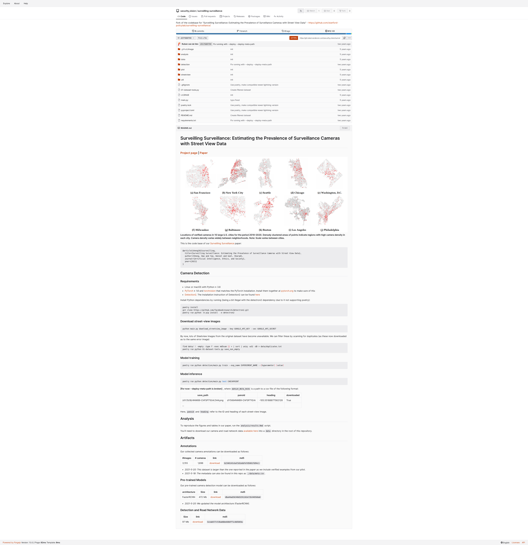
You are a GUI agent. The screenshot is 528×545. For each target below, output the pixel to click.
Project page (188, 153)
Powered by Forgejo (12, 542)
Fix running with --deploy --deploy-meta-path (234, 44)
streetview (185, 74)
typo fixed (235, 100)
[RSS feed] (301, 11)
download (215, 463)
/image (187, 49)
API (523, 542)
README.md (186, 115)
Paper (204, 153)
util (182, 80)
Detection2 (190, 294)
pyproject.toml (187, 110)
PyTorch (189, 290)
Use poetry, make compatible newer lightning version (254, 85)
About (17, 3)
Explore (6, 3)
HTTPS (294, 38)
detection (185, 64)
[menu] (349, 38)
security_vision (188, 10)
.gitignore (185, 85)
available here (251, 431)
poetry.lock (186, 105)
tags (287, 31)
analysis (184, 54)
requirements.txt (188, 120)
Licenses (516, 542)
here (257, 294)
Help (26, 3)
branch (243, 31)
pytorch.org (287, 290)
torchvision (210, 290)
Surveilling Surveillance (222, 243)
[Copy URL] (344, 38)
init (231, 49)
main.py (184, 100)
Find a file (202, 38)
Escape (344, 128)
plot (183, 69)
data (183, 59)
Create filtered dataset (240, 90)
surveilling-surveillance (210, 10)
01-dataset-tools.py (190, 90)
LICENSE (185, 95)
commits (199, 31)
